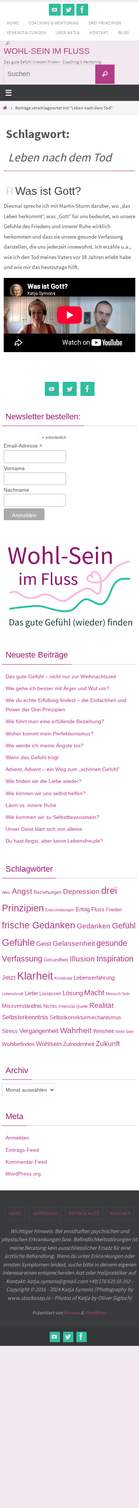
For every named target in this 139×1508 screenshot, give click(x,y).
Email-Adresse (23, 445)
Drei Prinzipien (105, 23)
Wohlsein (49, 1044)
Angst (22, 891)
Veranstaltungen (26, 32)
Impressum (45, 1213)
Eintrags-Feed (22, 1150)
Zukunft (108, 1044)
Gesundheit (56, 960)
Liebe (31, 993)
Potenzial (67, 1006)
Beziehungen (48, 892)
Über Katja (68, 32)
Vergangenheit (39, 1031)
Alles (6, 892)
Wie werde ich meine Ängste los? (44, 745)
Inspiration (114, 958)
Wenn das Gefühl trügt (32, 757)
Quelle (82, 1006)
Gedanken (93, 926)
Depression (81, 891)
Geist (43, 943)
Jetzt (9, 977)
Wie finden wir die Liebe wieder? (44, 781)
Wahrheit (76, 1030)
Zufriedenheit (78, 1044)
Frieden (114, 909)
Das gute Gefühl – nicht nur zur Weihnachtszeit (61, 676)
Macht (94, 993)
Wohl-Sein (124, 1031)
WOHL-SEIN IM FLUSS (47, 51)
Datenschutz (84, 1213)
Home (13, 23)
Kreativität (63, 978)
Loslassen (50, 993)
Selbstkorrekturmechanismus (85, 1017)
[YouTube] (55, 10)
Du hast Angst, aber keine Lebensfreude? (54, 841)
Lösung (73, 993)
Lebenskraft (12, 993)
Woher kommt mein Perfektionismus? (49, 734)
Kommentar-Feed (26, 1162)
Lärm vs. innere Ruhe (31, 805)
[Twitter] (69, 10)
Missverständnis (22, 1006)
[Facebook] (82, 10)
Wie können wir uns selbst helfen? (46, 793)
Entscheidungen (59, 910)
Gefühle (18, 942)
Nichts (50, 1006)
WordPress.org (23, 1174)
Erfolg (83, 909)
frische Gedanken (38, 925)
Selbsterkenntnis (25, 1017)
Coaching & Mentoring (54, 23)
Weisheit (103, 1031)
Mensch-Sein (118, 993)
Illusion (82, 958)
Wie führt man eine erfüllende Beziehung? (55, 721)
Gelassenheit (74, 943)
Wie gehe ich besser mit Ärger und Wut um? (57, 688)
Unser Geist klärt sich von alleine (44, 829)
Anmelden (17, 1138)
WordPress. (96, 1312)
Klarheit (35, 976)
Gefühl (124, 925)
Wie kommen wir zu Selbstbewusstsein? (52, 817)
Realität (101, 1005)
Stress (10, 1031)
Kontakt (99, 32)
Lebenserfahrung (94, 977)
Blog (123, 32)
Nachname (16, 490)
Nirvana (72, 1312)
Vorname (14, 468)
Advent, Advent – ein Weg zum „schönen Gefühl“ (63, 769)
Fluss (98, 909)
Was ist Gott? (48, 191)
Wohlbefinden (18, 1044)
